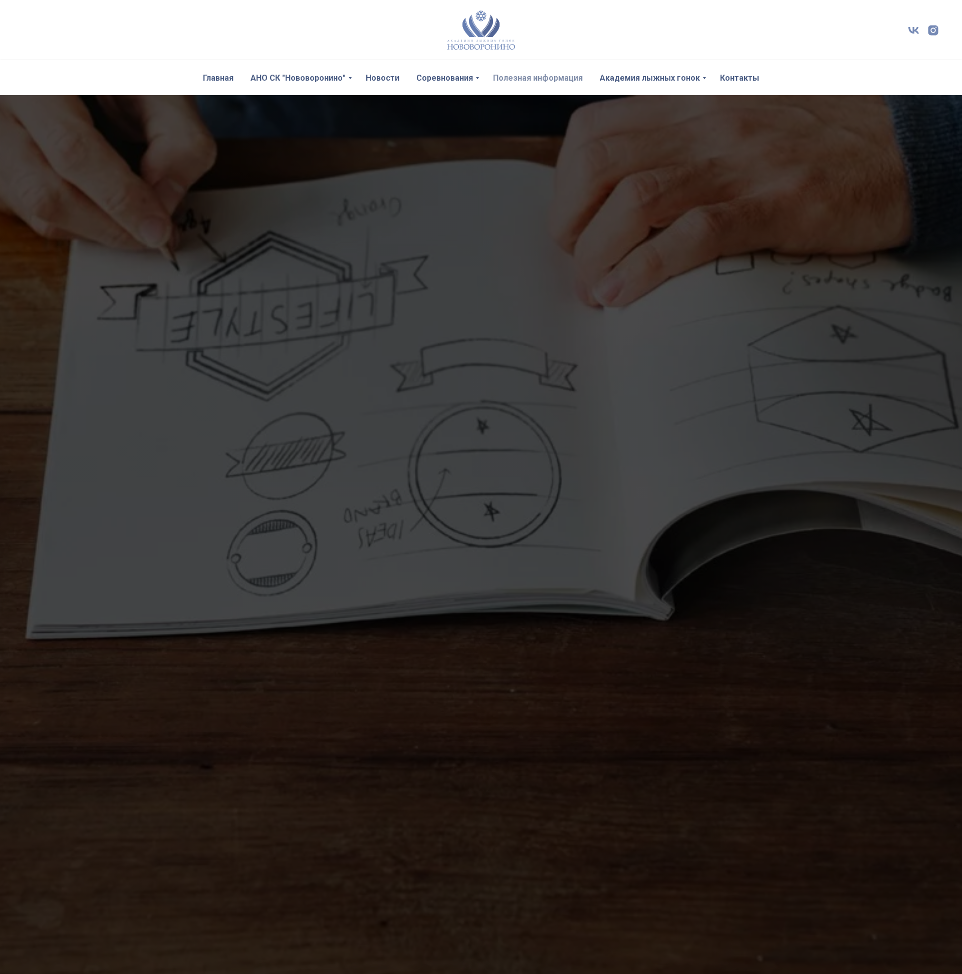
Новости (382, 78)
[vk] (913, 30)
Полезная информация (538, 78)
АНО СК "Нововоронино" (298, 78)
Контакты (739, 78)
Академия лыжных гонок (650, 78)
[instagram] (933, 30)
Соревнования (444, 78)
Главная (218, 78)
